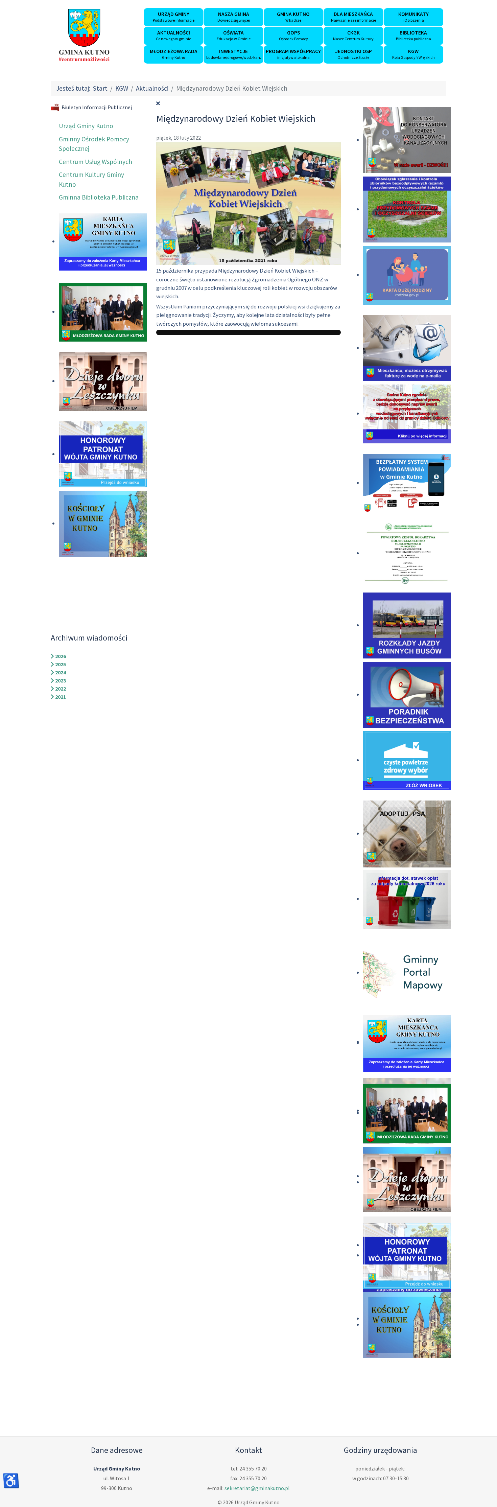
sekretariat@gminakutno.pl (257, 1488)
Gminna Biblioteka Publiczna (99, 197)
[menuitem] (173, 17)
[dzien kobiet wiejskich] (248, 202)
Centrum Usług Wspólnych (95, 162)
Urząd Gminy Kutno (86, 126)
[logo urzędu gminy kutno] (84, 35)
